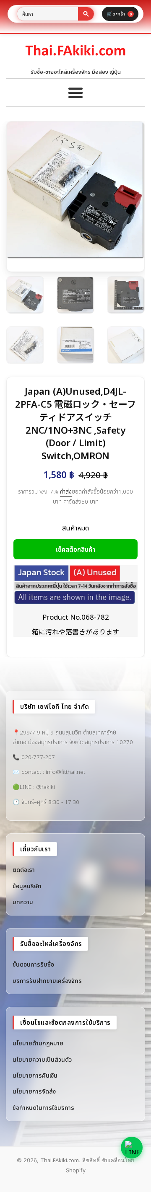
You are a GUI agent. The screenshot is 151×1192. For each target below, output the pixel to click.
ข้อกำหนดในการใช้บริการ (43, 1108)
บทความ (23, 902)
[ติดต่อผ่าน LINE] (132, 1147)
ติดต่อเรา (24, 870)
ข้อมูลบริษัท (27, 886)
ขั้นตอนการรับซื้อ (33, 964)
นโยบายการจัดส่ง (34, 1091)
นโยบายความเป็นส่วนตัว (42, 1059)
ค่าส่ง (66, 491)
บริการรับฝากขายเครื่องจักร (47, 981)
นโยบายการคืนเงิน (35, 1075)
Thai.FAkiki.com (59, 1160)
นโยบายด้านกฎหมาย (38, 1043)
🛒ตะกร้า (119, 13)
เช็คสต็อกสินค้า (75, 549)
